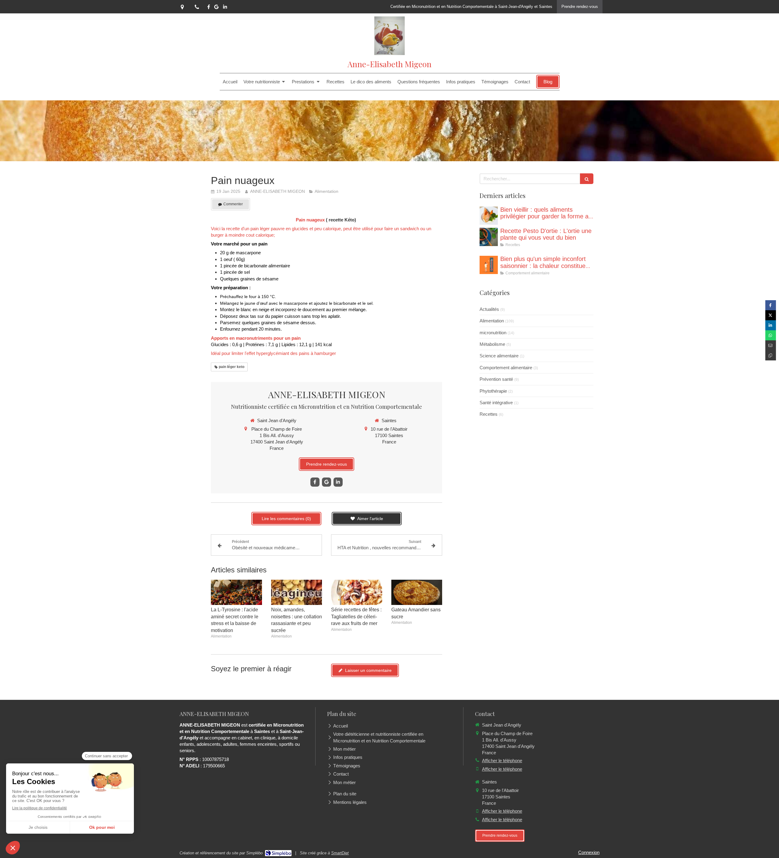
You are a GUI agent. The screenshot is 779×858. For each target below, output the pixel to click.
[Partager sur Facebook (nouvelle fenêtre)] (770, 305)
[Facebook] (208, 8)
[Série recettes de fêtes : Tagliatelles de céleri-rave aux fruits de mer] (356, 592)
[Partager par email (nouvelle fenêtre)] (770, 345)
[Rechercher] (586, 178)
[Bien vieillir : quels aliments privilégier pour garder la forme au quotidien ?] (489, 216)
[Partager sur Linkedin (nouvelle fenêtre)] (770, 325)
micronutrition (493, 332)
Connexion (588, 852)
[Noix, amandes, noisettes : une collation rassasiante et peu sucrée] (296, 592)
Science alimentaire (499, 355)
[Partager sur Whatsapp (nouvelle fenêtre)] (770, 335)
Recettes (489, 414)
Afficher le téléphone (502, 760)
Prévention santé (496, 379)
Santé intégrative (496, 402)
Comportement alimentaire (506, 367)
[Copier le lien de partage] (770, 355)
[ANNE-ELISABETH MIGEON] (389, 53)
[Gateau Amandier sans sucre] (416, 592)
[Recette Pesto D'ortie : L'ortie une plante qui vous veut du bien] (489, 237)
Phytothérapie (493, 391)
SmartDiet (340, 853)
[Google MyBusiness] (216, 8)
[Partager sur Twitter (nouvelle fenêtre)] (770, 315)
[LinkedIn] (225, 8)
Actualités (489, 309)
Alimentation (492, 320)
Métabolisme (492, 344)
